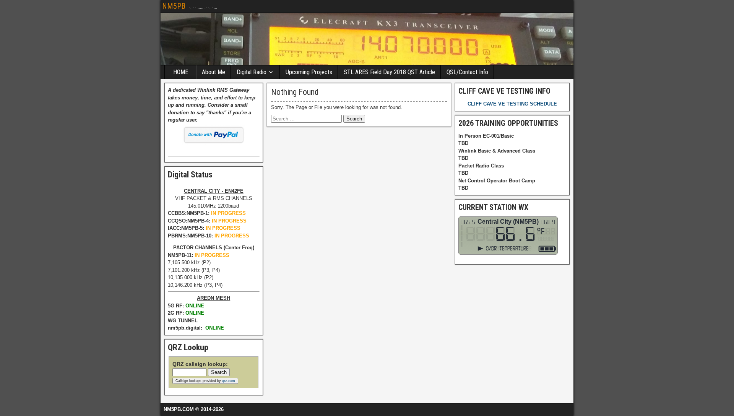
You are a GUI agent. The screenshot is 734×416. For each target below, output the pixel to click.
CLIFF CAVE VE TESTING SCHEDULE (512, 104)
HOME (180, 72)
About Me (213, 72)
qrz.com (228, 381)
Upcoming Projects (309, 72)
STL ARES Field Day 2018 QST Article (389, 72)
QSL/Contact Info (467, 72)
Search (219, 372)
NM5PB (173, 6)
